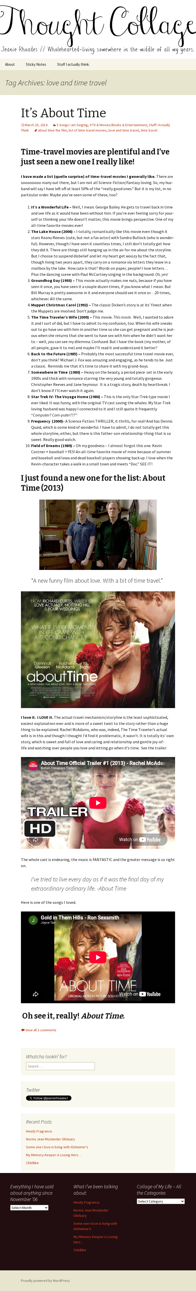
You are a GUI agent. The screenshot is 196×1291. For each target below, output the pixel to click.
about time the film (52, 130)
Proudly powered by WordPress (45, 1280)
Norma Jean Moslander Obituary (50, 1139)
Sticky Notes (36, 64)
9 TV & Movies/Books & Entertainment (118, 125)
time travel (149, 130)
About (10, 64)
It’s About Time (63, 113)
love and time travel (123, 130)
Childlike (32, 1162)
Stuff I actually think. (73, 64)
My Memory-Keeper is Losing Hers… (53, 1155)
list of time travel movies (88, 130)
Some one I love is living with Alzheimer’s (57, 1147)
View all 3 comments (41, 1030)
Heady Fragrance (39, 1131)
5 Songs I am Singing (72, 125)
